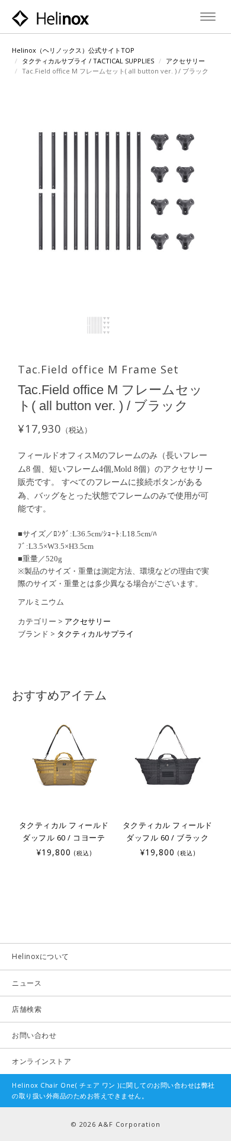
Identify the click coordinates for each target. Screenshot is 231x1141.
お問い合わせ (34, 1035)
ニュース (26, 983)
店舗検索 (26, 1009)
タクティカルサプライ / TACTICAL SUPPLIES (88, 60)
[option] (64, 785)
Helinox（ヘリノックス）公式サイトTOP (73, 50)
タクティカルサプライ (95, 633)
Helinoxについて (40, 956)
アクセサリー (185, 60)
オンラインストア (41, 1061)
